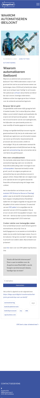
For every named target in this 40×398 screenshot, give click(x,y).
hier (8, 248)
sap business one (10, 315)
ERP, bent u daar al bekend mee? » (28, 324)
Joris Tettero (24, 59)
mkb (26, 311)
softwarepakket (8, 168)
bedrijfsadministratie (11, 307)
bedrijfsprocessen (10, 311)
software (17, 93)
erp (21, 311)
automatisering (15, 150)
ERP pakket (13, 207)
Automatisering (9, 63)
